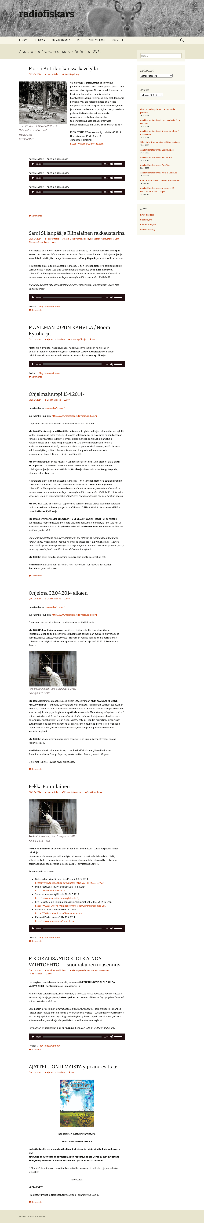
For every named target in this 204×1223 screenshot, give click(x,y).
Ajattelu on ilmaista (56, 339)
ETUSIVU (23, 40)
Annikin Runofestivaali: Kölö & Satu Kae (158, 172)
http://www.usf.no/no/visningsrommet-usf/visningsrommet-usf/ (70, 905)
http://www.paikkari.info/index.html (55, 920)
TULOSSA (40, 40)
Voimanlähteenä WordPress (32, 1216)
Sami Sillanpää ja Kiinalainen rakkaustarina (77, 233)
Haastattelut (53, 74)
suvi (56, 242)
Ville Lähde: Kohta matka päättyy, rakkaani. (160, 142)
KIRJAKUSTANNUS (61, 40)
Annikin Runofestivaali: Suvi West (155, 165)
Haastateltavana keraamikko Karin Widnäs (160, 180)
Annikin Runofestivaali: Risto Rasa (156, 157)
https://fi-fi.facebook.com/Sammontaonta (58, 913)
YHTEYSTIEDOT (97, 40)
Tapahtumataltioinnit (56, 970)
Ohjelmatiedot (54, 399)
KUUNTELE (117, 40)
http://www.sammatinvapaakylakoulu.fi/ (57, 898)
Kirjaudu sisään (147, 214)
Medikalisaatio (35, 973)
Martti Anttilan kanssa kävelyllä (63, 68)
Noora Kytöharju (78, 339)
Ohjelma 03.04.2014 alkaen (58, 593)
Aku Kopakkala (79, 970)
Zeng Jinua (43, 242)
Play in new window (49, 306)
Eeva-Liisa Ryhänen (73, 238)
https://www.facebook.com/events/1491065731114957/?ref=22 (69, 882)
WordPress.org (147, 229)
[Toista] (32, 164)
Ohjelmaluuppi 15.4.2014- (57, 394)
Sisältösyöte (146, 219)
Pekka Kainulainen (49, 786)
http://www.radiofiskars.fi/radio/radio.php (75, 415)
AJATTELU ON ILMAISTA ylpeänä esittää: (73, 1067)
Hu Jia (86, 238)
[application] (77, 164)
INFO (79, 40)
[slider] (118, 163)
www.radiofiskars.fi (55, 408)
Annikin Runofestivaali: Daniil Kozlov (157, 149)
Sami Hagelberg (72, 74)
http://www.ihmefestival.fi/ (50, 890)
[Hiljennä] (111, 164)
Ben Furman (92, 970)
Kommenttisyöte (148, 224)
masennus (104, 970)
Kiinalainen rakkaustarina (102, 238)
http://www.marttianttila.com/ (87, 143)
